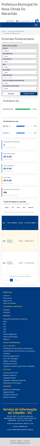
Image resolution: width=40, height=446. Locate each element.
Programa (6, 70)
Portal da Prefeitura (9, 303)
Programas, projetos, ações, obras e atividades (19, 366)
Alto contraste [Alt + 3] (25, 21)
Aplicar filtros (29, 94)
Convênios (6, 353)
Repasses (6, 339)
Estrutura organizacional (11, 356)
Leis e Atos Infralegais (10, 359)
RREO (5, 321)
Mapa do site (7, 301)
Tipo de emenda (12, 223)
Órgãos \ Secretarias (10, 361)
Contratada (7, 75)
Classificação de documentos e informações (18, 348)
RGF (4, 324)
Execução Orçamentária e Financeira (15, 319)
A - (12, 21)
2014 (4, 263)
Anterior (6, 280)
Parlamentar (8, 53)
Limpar (11, 94)
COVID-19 (6, 296)
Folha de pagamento (10, 334)
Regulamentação (8, 392)
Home (4, 31)
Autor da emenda (30, 223)
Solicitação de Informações (12, 383)
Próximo (16, 280)
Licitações (6, 312)
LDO (4, 329)
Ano (4, 64)
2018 (4, 241)
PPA (4, 332)
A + (8, 21)
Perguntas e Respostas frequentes (14, 380)
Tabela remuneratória (10, 337)
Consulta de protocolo (10, 373)
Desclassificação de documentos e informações (19, 351)
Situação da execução (11, 86)
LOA (4, 327)
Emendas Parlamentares (16, 31)
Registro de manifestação (11, 389)
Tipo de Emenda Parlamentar (13, 80)
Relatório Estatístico (9, 375)
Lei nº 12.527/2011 (9, 346)
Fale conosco (7, 298)
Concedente (7, 59)
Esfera (5, 48)
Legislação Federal (9, 378)
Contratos (6, 310)
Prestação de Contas (10, 364)
